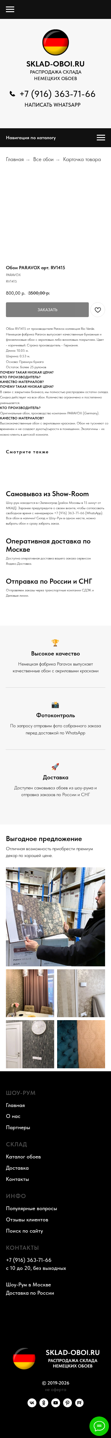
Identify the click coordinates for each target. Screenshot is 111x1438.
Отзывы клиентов (27, 1219)
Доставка (17, 1168)
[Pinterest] (67, 1405)
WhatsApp (93, 513)
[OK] (43, 1405)
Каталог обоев (23, 1156)
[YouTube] (55, 1405)
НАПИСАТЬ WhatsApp (53, 105)
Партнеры (18, 1127)
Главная (15, 159)
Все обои (43, 159)
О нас (13, 1116)
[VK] (32, 1405)
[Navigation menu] (10, 9)
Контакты (17, 1179)
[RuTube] (79, 1405)
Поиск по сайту (24, 1231)
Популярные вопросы (31, 1208)
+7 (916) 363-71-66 (57, 93)
